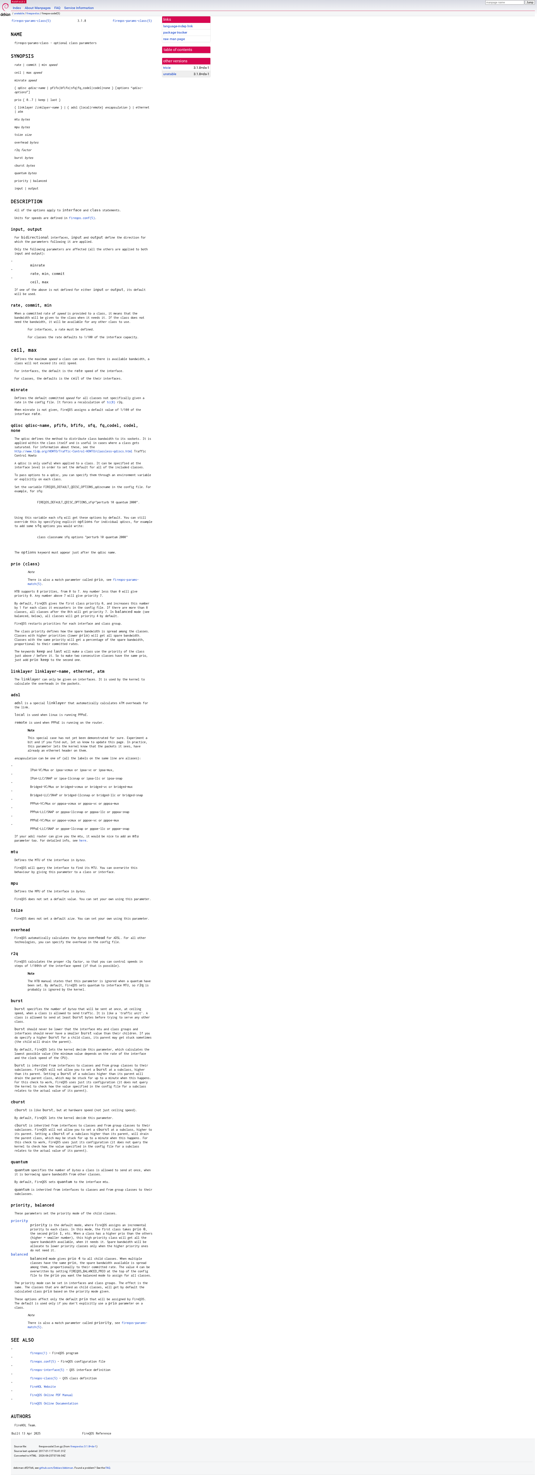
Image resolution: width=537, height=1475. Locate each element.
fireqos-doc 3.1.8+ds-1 (83, 1446)
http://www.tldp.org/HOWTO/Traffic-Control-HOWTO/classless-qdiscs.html (73, 451)
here (82, 840)
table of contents (178, 50)
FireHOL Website (43, 1386)
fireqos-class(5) (43, 1378)
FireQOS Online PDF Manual (51, 1395)
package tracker (175, 32)
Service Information (79, 8)
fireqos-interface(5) (47, 1370)
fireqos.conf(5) (82, 218)
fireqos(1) (38, 1353)
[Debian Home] (5, 8)
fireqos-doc (32, 13)
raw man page (174, 39)
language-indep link (178, 26)
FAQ (57, 8)
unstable (19, 13)
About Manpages (38, 8)
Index (17, 8)
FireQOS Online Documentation (54, 1403)
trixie (167, 68)
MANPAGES (18, 1)
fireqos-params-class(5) (31, 20)
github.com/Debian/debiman (56, 1467)
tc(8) (111, 402)
